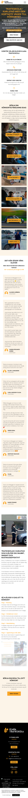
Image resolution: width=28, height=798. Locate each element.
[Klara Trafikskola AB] (7, 3)
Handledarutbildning (13, 199)
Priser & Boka (13, 241)
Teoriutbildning (13, 177)
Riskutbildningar (13, 220)
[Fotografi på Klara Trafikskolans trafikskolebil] (7, 646)
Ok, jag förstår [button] (16, 795)
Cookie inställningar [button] (6, 795)
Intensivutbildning (13, 156)
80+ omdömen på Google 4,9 (14, 30)
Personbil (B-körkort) (13, 134)
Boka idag (14, 762)
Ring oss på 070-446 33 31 (14, 40)
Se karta (14, 747)
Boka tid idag (14, 35)
